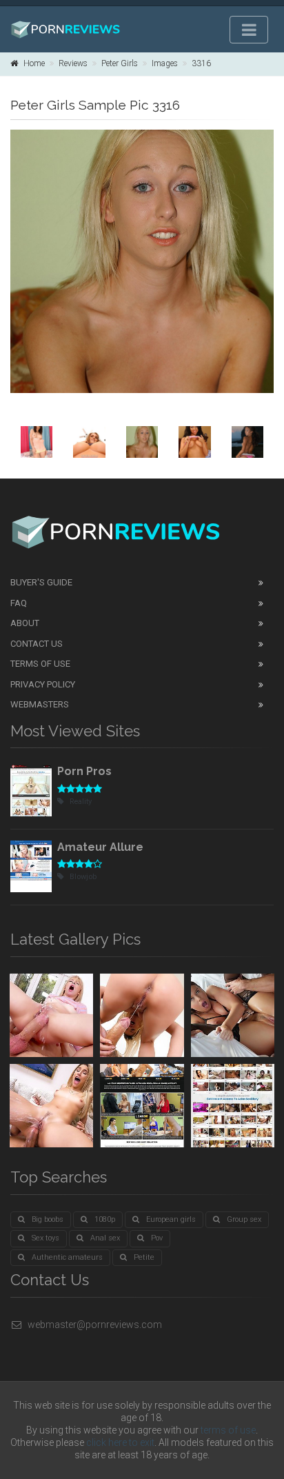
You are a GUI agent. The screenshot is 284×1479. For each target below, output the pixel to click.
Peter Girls (119, 63)
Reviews (73, 63)
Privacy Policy (42, 684)
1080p (104, 1219)
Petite (144, 1257)
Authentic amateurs (67, 1257)
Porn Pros (84, 771)
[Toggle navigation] (249, 29)
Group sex (244, 1219)
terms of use (228, 1430)
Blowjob (83, 876)
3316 (201, 63)
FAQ (18, 603)
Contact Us (36, 643)
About (24, 623)
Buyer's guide (41, 582)
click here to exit (120, 1442)
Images (165, 63)
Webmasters (39, 704)
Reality (81, 801)
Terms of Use (40, 663)
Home (34, 63)
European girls (171, 1219)
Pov (157, 1238)
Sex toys (45, 1238)
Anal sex (105, 1238)
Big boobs (47, 1219)
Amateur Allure (100, 847)
